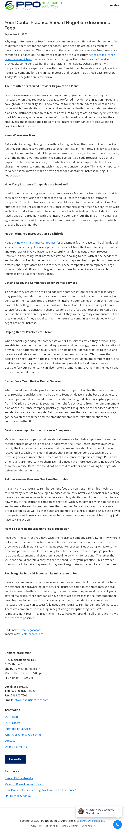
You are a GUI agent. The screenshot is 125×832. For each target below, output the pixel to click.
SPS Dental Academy (18, 796)
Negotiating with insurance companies (30, 242)
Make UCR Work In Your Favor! (24, 784)
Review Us (15, 759)
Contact (10, 740)
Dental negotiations (30, 630)
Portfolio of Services (18, 729)
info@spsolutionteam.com (31, 700)
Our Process (13, 723)
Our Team (11, 717)
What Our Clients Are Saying (23, 734)
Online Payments (16, 746)
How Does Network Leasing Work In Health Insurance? (40, 790)
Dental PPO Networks (19, 778)
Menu (117, 5)
